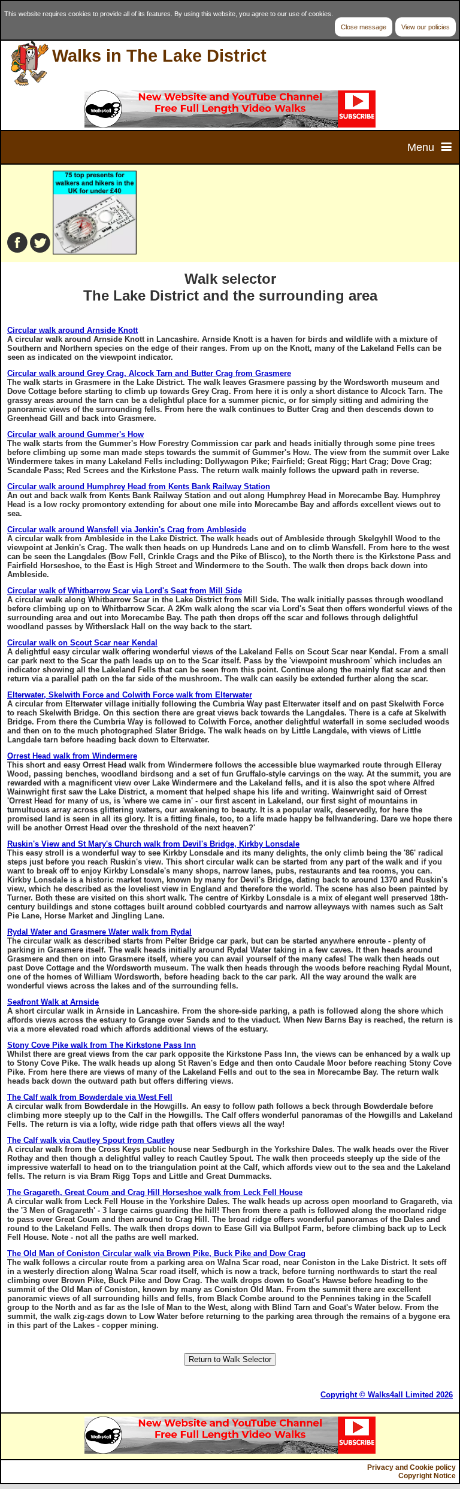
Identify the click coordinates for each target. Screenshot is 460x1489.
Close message (363, 27)
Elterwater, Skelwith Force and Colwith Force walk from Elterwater (129, 694)
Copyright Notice (427, 1476)
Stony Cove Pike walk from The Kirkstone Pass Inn (101, 1045)
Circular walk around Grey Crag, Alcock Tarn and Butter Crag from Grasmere (149, 373)
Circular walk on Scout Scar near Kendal (82, 642)
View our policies (425, 27)
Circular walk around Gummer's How (75, 434)
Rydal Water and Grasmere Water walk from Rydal (99, 931)
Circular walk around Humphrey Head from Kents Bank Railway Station (138, 486)
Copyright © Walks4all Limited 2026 (386, 1394)
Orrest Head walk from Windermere (72, 755)
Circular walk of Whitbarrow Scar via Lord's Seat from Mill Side (124, 590)
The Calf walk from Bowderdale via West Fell (89, 1097)
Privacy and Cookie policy (411, 1467)
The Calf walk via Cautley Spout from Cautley (90, 1140)
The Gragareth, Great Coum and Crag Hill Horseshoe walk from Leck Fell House (154, 1192)
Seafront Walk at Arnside (53, 1001)
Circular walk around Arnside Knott (72, 330)
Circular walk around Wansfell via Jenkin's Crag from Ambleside (126, 529)
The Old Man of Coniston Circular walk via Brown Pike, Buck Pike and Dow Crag (156, 1253)
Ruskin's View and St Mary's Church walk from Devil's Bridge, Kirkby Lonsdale (153, 843)
